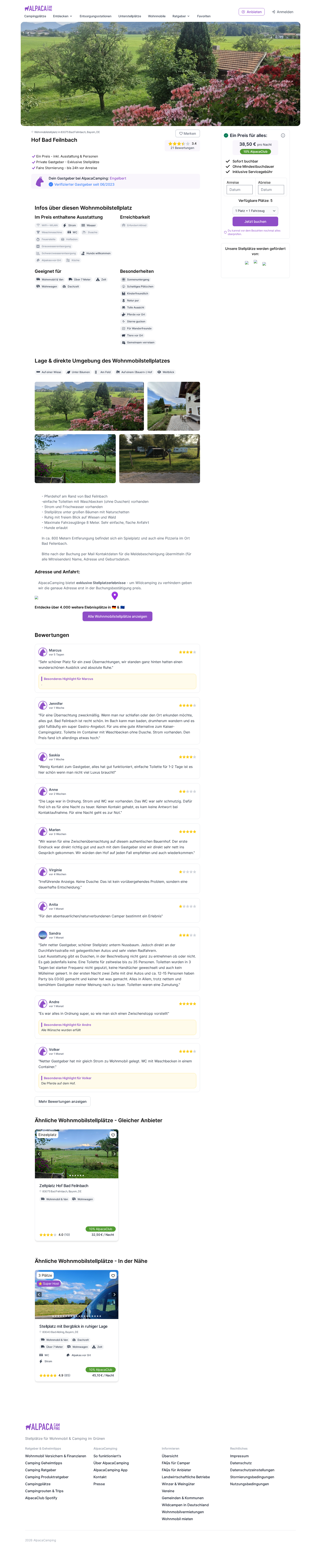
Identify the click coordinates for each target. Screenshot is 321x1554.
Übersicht (170, 1456)
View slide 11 (79, 1316)
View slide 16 (92, 1316)
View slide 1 (70, 1175)
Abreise (264, 182)
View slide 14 (87, 1316)
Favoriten (204, 16)
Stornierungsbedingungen (252, 1477)
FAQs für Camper (176, 1463)
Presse (99, 1484)
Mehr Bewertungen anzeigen (63, 1101)
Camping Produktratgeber (47, 1477)
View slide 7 (68, 1316)
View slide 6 (83, 1175)
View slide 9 (74, 1316)
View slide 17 (95, 1316)
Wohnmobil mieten (177, 1519)
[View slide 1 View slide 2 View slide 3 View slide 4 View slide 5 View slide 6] (76, 1153)
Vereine (168, 1491)
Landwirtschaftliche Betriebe (186, 1477)
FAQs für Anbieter (176, 1470)
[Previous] (39, 1153)
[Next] (114, 1153)
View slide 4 (78, 1175)
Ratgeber (179, 16)
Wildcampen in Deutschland (185, 1505)
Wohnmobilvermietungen (183, 1512)
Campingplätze (35, 16)
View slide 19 (100, 1316)
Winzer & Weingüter (178, 1484)
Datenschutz (241, 1463)
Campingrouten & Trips (44, 1491)
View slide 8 (71, 1316)
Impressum (239, 1456)
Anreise (233, 182)
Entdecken (60, 16)
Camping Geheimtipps (43, 1463)
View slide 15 (89, 1316)
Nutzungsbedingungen (249, 1484)
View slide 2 (72, 1175)
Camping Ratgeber (40, 1470)
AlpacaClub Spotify (41, 1498)
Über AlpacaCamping (111, 1463)
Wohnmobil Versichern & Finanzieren (55, 1456)
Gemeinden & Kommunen (183, 1498)
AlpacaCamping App (110, 1470)
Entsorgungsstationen (95, 16)
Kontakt (100, 1477)
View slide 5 (80, 1175)
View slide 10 (76, 1316)
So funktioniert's (107, 1456)
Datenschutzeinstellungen (252, 1470)
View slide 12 (82, 1316)
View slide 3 (75, 1175)
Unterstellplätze (129, 16)
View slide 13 (84, 1316)
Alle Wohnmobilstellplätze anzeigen (117, 616)
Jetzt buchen (255, 221)
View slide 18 (97, 1316)
